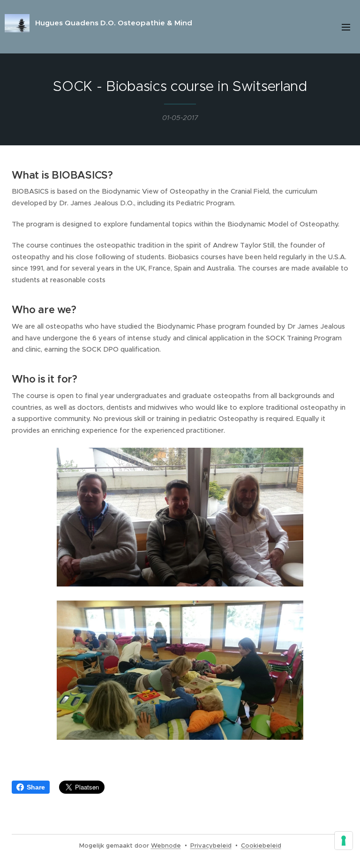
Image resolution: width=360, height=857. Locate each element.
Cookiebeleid (261, 845)
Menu (346, 26)
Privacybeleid (211, 845)
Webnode (166, 845)
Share (36, 787)
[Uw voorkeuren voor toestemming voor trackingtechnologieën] (343, 840)
